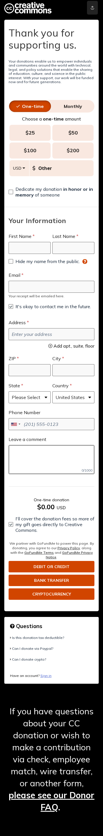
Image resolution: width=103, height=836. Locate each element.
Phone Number (24, 412)
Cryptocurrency (51, 594)
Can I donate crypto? (29, 659)
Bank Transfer (51, 580)
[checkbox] (51, 192)
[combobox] (15, 424)
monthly (73, 106)
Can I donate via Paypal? (32, 648)
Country (60, 385)
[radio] (33, 106)
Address (17, 322)
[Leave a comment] (51, 459)
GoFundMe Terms (39, 552)
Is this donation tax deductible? (38, 637)
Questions (28, 626)
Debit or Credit (51, 566)
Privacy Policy (69, 548)
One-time (33, 106)
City (56, 358)
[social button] (92, 8)
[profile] (75, 7)
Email (14, 275)
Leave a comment (27, 439)
